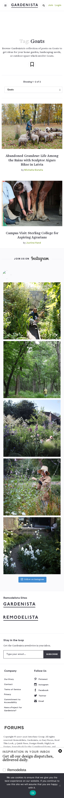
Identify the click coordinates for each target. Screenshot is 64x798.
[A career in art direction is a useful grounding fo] (32, 545)
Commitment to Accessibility (12, 701)
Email (41, 701)
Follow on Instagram (34, 579)
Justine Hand (33, 243)
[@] (12, 274)
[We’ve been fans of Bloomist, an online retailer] (32, 310)
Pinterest (43, 679)
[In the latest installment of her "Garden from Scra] (32, 428)
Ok (32, 793)
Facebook (43, 690)
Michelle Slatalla (33, 170)
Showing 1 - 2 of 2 (32, 82)
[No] (59, 785)
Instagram (43, 685)
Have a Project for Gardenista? (13, 709)
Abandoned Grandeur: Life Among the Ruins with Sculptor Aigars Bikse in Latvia (32, 160)
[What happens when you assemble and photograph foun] (32, 369)
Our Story (9, 679)
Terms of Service (12, 689)
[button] (43, 5)
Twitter (42, 696)
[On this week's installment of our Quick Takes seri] (32, 486)
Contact (8, 684)
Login (58, 5)
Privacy (7, 694)
